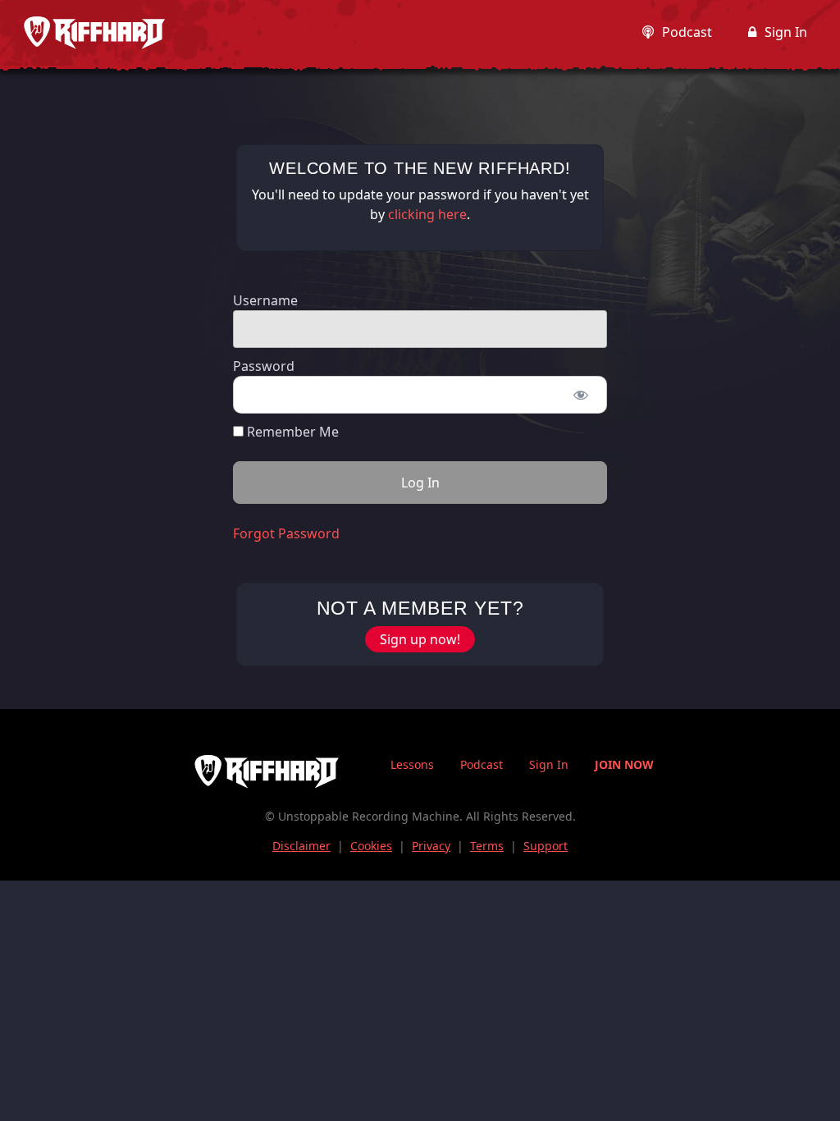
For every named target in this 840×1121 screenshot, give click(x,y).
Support (545, 845)
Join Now (624, 764)
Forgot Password (286, 533)
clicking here (427, 214)
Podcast (687, 32)
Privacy (431, 845)
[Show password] (580, 395)
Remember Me (291, 432)
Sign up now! (420, 639)
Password (263, 366)
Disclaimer (301, 845)
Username (265, 300)
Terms (487, 845)
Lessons (412, 764)
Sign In (786, 32)
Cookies (371, 845)
